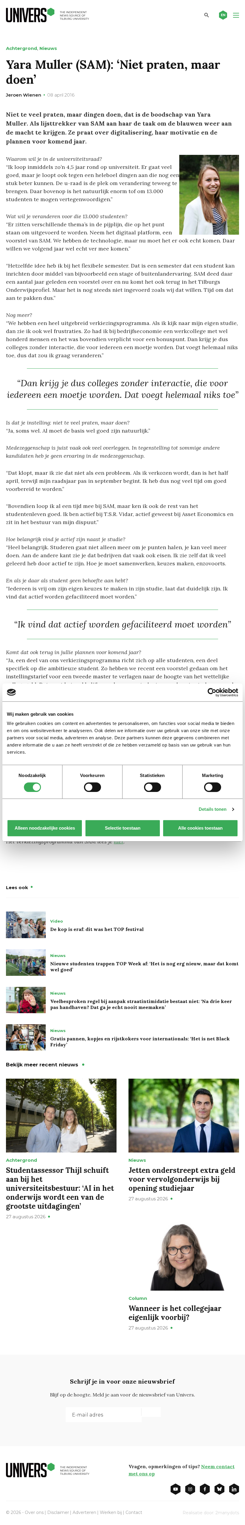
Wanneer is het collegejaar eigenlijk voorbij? (174, 1313)
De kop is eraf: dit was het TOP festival (97, 929)
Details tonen (212, 809)
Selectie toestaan (122, 828)
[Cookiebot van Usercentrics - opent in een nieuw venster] (212, 692)
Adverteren (84, 1512)
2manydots (227, 1512)
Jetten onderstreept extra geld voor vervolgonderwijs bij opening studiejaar (181, 1179)
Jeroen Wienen (23, 95)
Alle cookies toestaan (200, 828)
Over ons (34, 1512)
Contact (133, 1512)
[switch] (92, 787)
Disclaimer (58, 1512)
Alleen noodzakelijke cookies (45, 828)
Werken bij (111, 1512)
